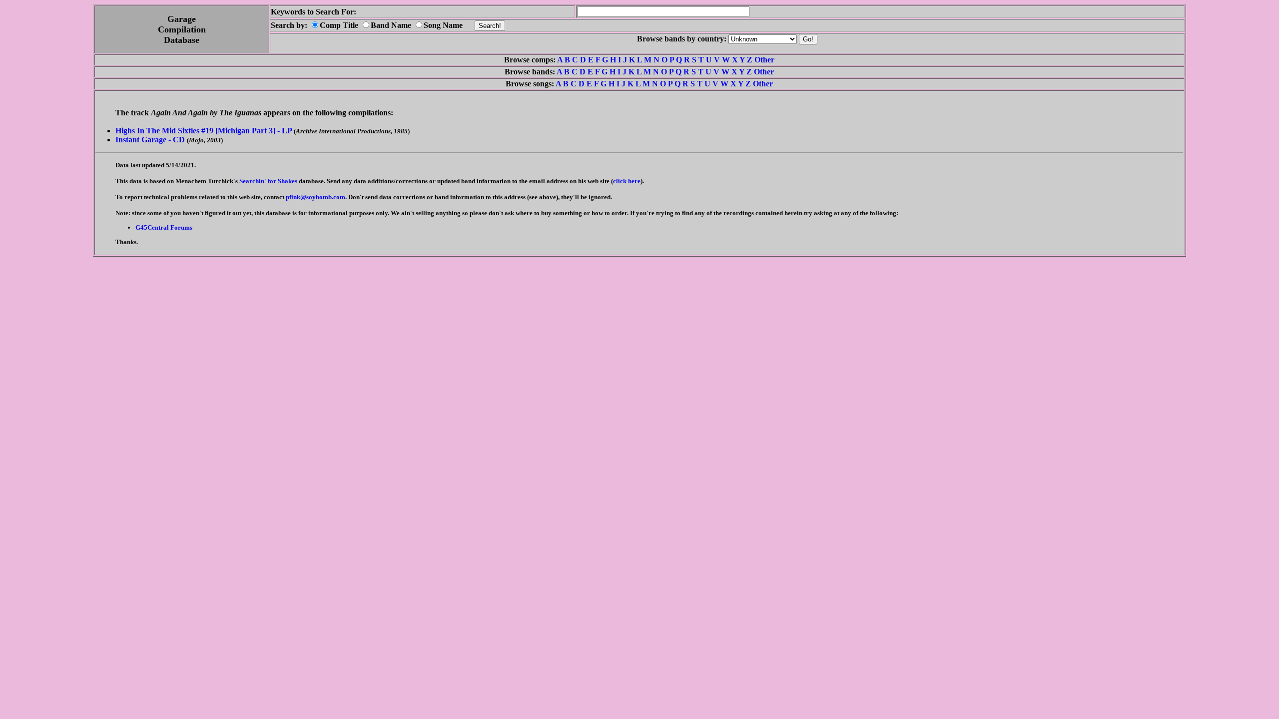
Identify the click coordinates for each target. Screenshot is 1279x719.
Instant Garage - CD (150, 139)
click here (626, 181)
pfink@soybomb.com (315, 197)
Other (764, 59)
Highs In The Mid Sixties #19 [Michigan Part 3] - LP (203, 130)
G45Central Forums (163, 227)
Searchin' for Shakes (268, 181)
